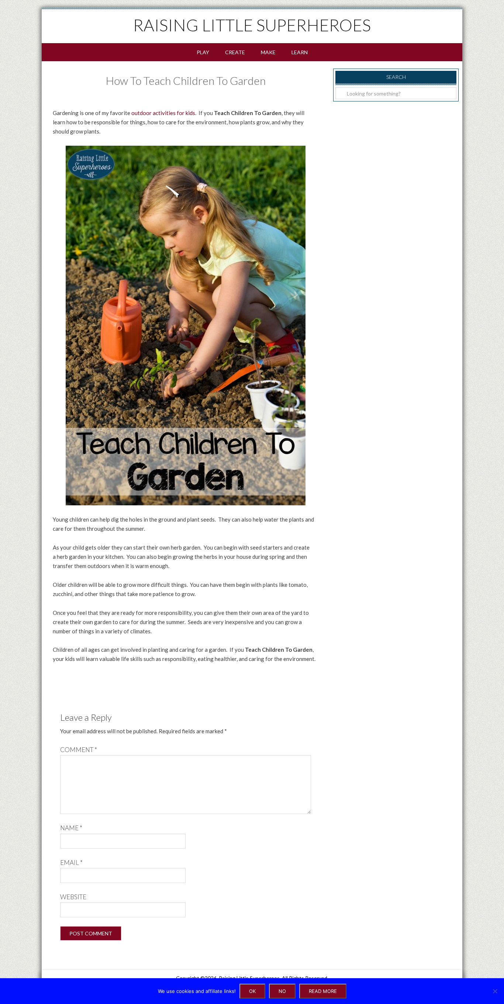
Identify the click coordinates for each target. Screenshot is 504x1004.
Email (71, 862)
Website (73, 897)
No (282, 991)
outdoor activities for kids (163, 113)
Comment (78, 750)
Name (71, 828)
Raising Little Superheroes (252, 25)
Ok (252, 991)
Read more (323, 991)
